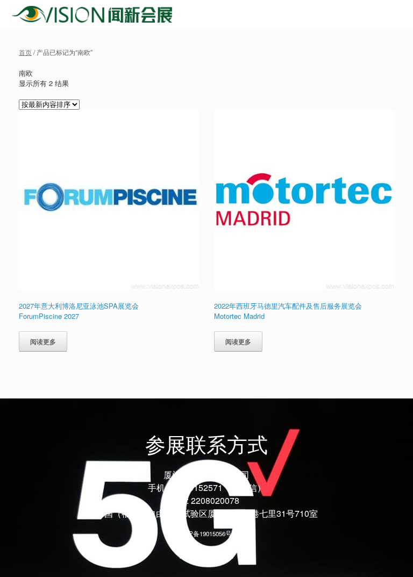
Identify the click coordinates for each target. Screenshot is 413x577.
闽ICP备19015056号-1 (206, 533)
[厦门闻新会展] (92, 14)
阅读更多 (43, 341)
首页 (25, 51)
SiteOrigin (199, 556)
